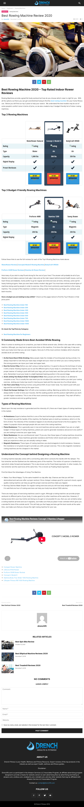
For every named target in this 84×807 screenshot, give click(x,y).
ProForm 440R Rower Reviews (13, 270)
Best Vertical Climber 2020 (11, 605)
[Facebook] (34, 795)
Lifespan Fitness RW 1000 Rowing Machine (19, 580)
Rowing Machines (20, 8)
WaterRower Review (9, 265)
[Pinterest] (39, 795)
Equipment (10, 8)
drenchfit (6, 19)
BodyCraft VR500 (51, 265)
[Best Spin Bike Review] (8, 645)
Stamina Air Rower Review (35, 270)
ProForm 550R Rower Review (14, 572)
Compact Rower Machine (13, 567)
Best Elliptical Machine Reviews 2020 (31, 654)
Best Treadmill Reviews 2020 (72, 605)
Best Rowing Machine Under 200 (16, 308)
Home (3, 8)
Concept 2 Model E (10, 575)
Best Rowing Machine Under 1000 (16, 321)
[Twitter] (45, 795)
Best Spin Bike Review (24, 642)
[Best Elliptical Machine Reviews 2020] (8, 657)
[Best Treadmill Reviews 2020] (8, 669)
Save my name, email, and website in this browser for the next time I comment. (30, 725)
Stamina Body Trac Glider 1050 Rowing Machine (21, 578)
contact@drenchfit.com (46, 783)
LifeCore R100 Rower (11, 570)
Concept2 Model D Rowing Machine (31, 265)
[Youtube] (50, 795)
